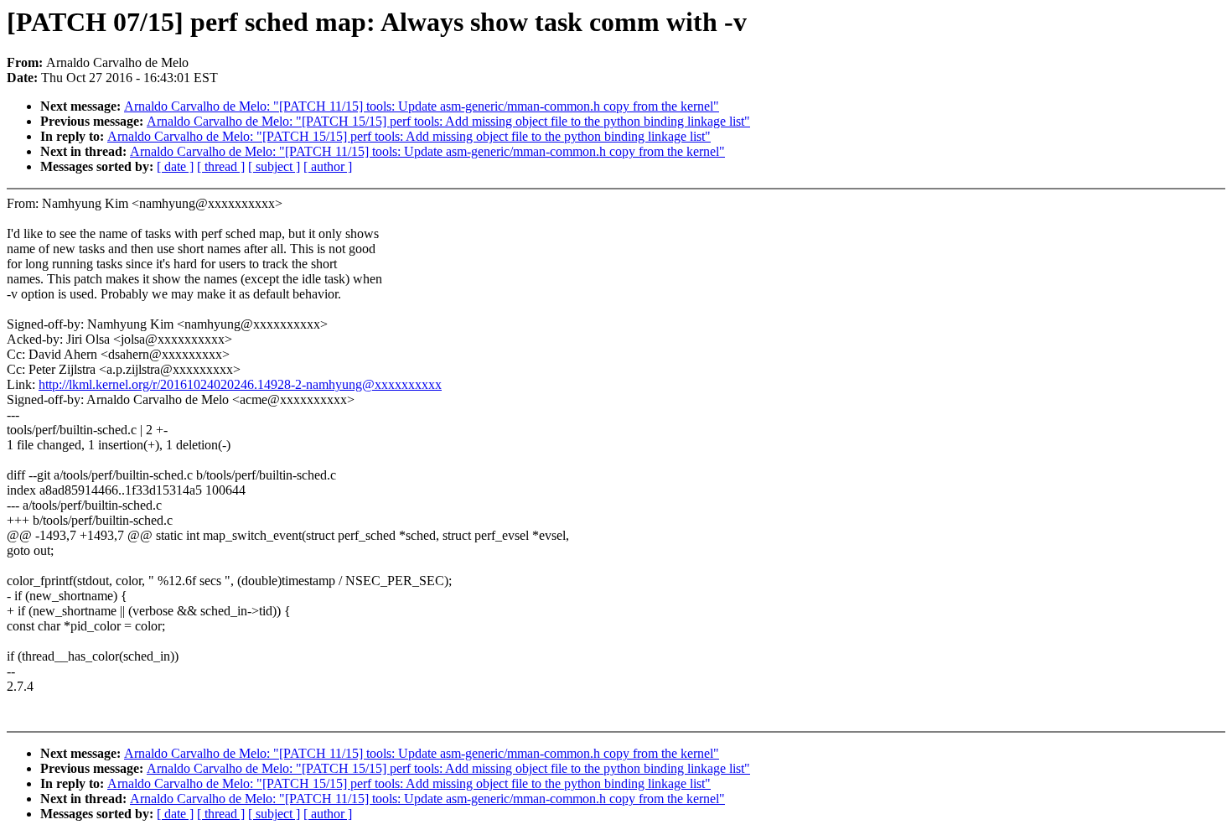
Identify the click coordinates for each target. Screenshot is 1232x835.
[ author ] (327, 166)
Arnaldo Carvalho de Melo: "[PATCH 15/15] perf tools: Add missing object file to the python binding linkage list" (448, 121)
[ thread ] (221, 166)
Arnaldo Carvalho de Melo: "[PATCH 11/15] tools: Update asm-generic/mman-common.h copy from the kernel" (421, 106)
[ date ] (175, 166)
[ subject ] (274, 166)
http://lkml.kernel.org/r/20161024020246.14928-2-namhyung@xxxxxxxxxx (240, 384)
